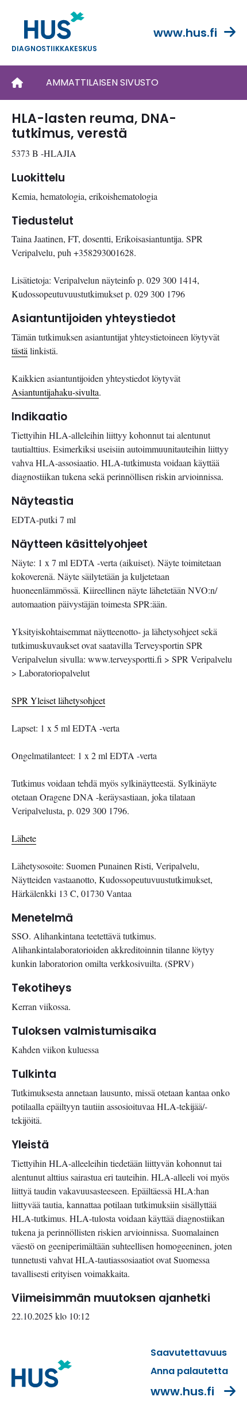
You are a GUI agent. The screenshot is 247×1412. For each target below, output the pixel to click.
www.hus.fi (185, 33)
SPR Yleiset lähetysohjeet (58, 700)
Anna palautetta (189, 1371)
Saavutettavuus (188, 1352)
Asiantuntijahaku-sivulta (55, 392)
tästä (19, 351)
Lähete (23, 838)
